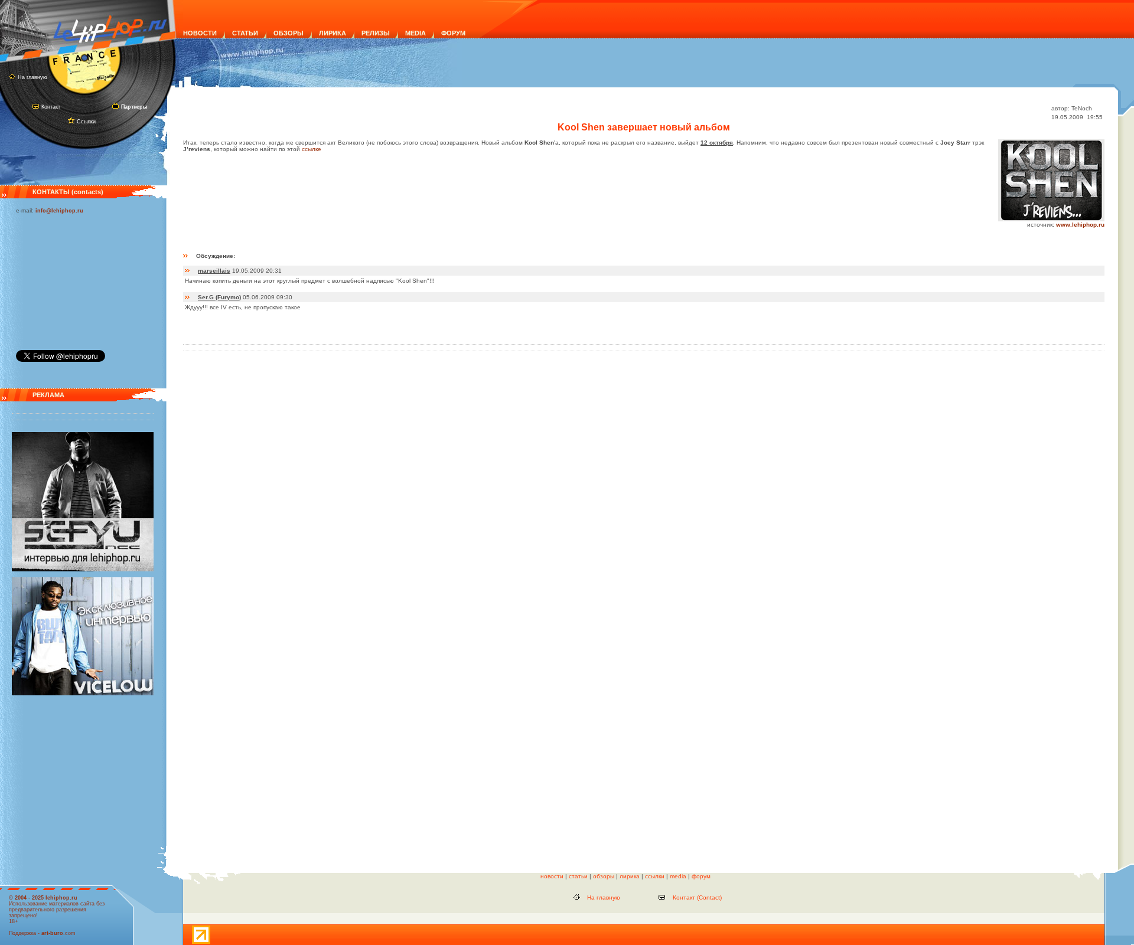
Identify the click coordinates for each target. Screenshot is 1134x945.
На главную (32, 77)
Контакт (50, 107)
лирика (630, 876)
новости (551, 876)
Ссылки (86, 122)
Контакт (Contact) (697, 897)
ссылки (654, 876)
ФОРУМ (453, 33)
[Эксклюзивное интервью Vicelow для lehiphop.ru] (83, 694)
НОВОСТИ (200, 33)
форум (701, 876)
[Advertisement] (75, 279)
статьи (578, 876)
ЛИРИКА (332, 33)
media (678, 876)
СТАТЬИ (245, 33)
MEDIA (415, 33)
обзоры (603, 876)
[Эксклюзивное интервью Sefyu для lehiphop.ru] (83, 570)
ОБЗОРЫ (288, 33)
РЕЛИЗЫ (375, 33)
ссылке (311, 149)
